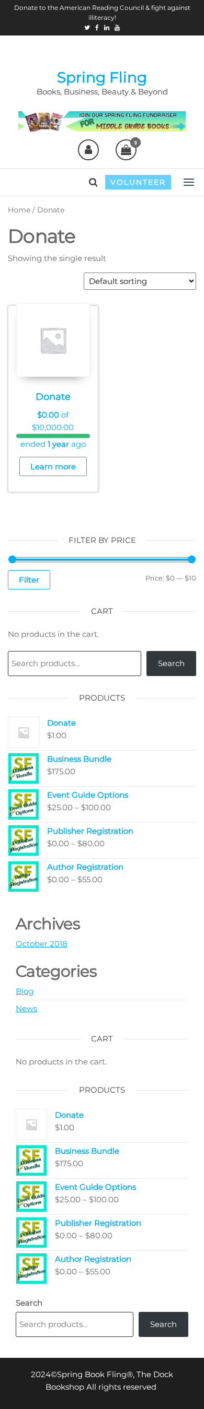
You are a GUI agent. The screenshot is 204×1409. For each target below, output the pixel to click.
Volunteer (138, 182)
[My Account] (88, 149)
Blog (24, 991)
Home (19, 210)
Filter (29, 580)
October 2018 (41, 944)
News (26, 1008)
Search (171, 663)
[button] (189, 182)
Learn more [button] (53, 466)
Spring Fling (102, 77)
